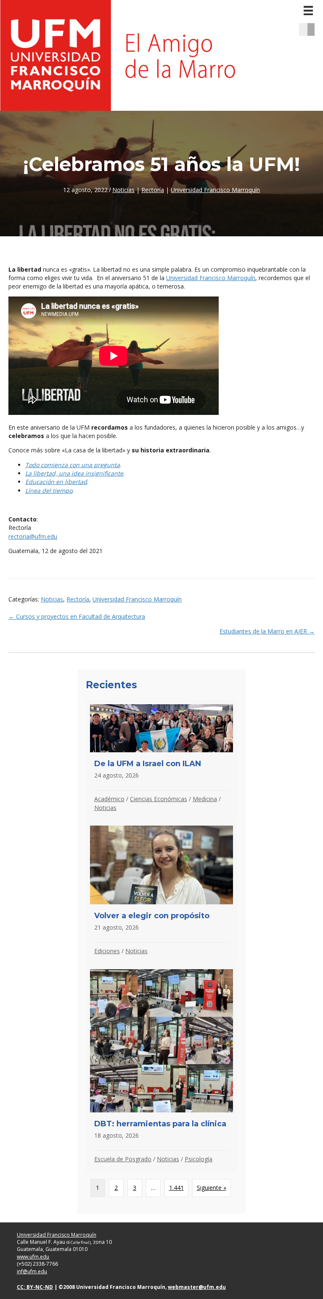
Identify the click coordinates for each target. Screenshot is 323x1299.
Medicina (205, 799)
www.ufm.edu (33, 1256)
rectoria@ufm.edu (32, 536)
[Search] (313, 29)
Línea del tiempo (48, 490)
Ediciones (107, 951)
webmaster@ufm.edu (197, 1287)
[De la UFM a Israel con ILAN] (161, 760)
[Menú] (308, 10)
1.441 (176, 1188)
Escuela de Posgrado (122, 1159)
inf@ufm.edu (32, 1271)
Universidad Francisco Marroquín (215, 190)
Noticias (123, 190)
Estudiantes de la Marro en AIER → (267, 631)
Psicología (198, 1159)
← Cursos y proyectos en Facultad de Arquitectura (76, 616)
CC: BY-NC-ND (35, 1287)
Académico (109, 799)
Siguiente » (211, 1188)
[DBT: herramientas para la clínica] (161, 1068)
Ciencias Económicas (158, 799)
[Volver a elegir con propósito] (161, 892)
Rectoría (152, 190)
